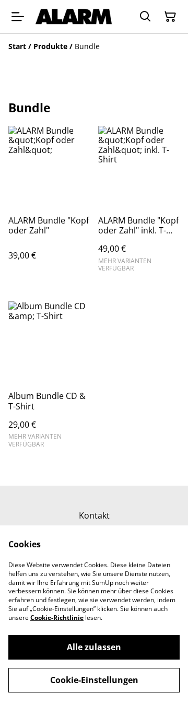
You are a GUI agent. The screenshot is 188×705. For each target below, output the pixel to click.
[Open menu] (17, 16)
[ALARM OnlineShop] (73, 17)
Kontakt (94, 515)
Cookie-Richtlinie (57, 617)
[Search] (145, 16)
